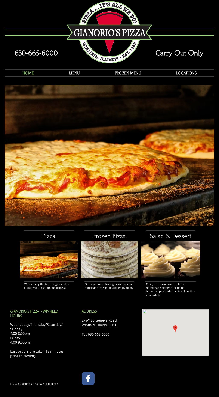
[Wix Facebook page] (88, 378)
